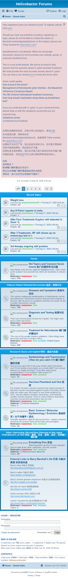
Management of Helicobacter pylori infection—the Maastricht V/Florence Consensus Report (32, 89)
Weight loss (17, 200)
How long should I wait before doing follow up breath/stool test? (31, 99)
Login (4, 515)
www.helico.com (28, 45)
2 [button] (27, 188)
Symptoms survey (11, 117)
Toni (35, 276)
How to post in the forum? (15, 84)
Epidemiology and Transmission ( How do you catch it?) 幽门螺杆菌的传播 (37, 360)
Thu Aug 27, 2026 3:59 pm (46, 249)
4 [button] (35, 188)
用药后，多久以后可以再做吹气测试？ (21, 174)
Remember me (44, 532)
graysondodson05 (30, 202)
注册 (53, 130)
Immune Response (30, 403)
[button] (18, 189)
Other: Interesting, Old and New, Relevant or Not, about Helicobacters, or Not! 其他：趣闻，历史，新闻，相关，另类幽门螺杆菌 (34, 434)
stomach (42, 375)
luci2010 (42, 341)
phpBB (24, 572)
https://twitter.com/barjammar (23, 475)
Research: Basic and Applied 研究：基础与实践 (34, 352)
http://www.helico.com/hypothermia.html (27, 503)
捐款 (22, 154)
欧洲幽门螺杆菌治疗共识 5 (15, 167)
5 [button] (39, 188)
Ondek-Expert (53, 341)
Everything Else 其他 (40, 442)
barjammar (27, 276)
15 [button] (46, 188)
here (10, 28)
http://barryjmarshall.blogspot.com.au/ (26, 468)
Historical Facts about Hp (33, 452)
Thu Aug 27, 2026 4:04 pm (46, 225)
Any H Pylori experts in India (26, 210)
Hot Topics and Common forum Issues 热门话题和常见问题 (46, 265)
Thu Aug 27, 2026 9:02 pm (52, 202)
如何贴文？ (8, 164)
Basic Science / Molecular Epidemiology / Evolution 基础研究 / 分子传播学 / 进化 (37, 413)
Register (15, 515)
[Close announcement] (64, 24)
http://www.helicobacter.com (22, 496)
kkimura (13, 343)
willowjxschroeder (17, 560)
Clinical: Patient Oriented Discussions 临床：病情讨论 (34, 285)
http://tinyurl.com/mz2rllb (21, 489)
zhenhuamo (27, 213)
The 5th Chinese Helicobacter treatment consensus (28, 94)
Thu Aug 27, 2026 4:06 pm (46, 213)
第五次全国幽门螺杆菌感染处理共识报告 (22, 171)
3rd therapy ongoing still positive (29, 246)
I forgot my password (10, 532)
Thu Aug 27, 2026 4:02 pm (46, 238)
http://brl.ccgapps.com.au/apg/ (23, 482)
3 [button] (31, 188)
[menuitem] (9, 11)
